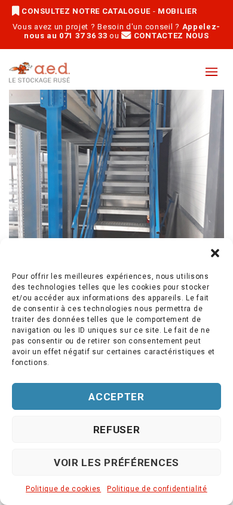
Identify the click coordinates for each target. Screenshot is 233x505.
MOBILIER (177, 11)
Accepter (116, 397)
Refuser (116, 430)
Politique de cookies (63, 489)
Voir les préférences (116, 463)
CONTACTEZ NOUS (170, 35)
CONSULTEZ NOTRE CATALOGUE (86, 11)
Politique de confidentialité (157, 489)
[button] (215, 253)
